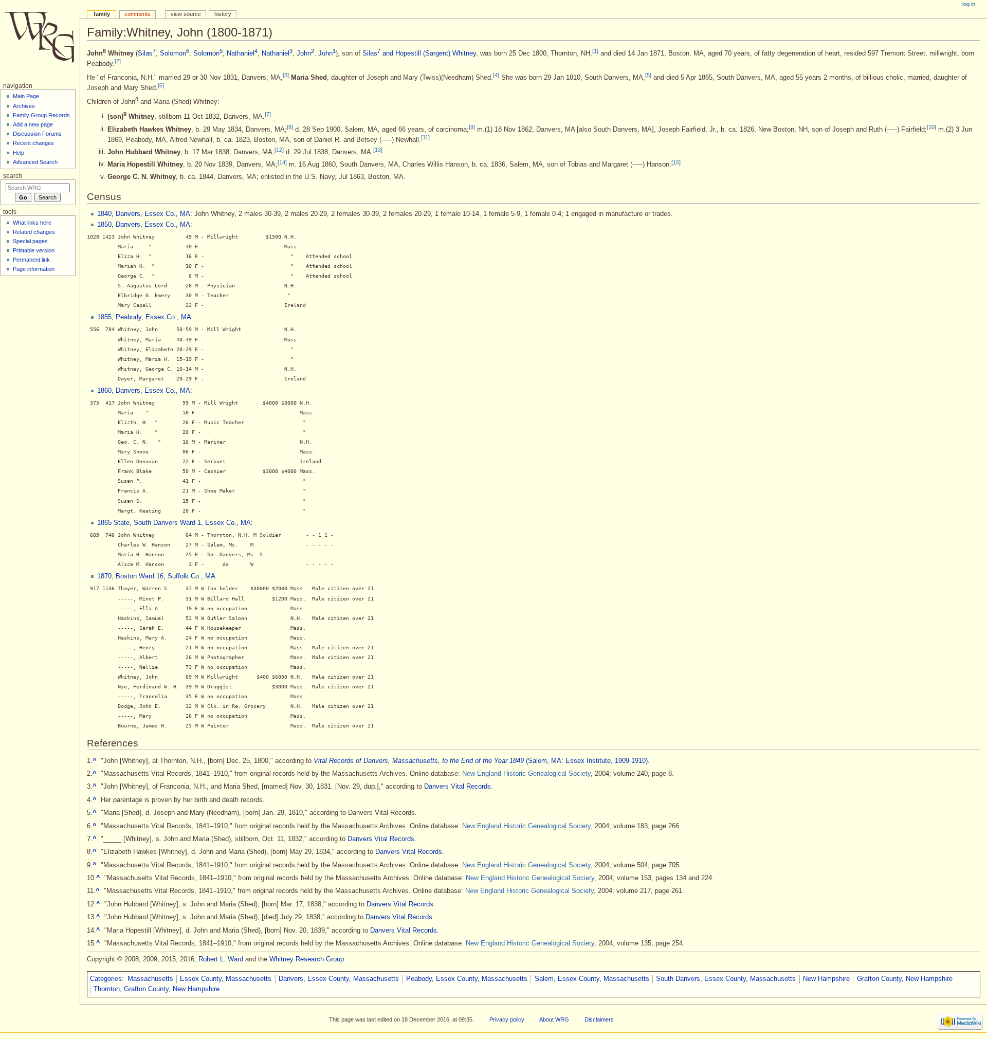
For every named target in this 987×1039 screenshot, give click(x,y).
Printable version (33, 250)
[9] (472, 127)
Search (12, 176)
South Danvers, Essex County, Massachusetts (726, 978)
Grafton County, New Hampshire (905, 978)
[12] (279, 150)
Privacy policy (506, 1019)
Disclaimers (599, 1019)
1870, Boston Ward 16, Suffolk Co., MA (156, 576)
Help (18, 153)
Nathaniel (242, 53)
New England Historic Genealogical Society (526, 773)
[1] (595, 51)
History (222, 14)
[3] (286, 75)
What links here (32, 223)
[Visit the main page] (40, 40)
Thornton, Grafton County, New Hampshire (157, 989)
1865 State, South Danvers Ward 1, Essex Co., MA (174, 522)
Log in (968, 4)
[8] (290, 127)
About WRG (554, 1019)
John (305, 53)
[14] (282, 162)
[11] (425, 137)
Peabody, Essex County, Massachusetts (466, 978)
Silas (147, 53)
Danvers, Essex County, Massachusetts (339, 978)
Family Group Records (41, 115)
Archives (24, 106)
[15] (676, 162)
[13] (377, 150)
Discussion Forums (37, 134)
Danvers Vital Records (457, 786)
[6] (161, 85)
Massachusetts (150, 978)
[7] (268, 114)
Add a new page (33, 124)
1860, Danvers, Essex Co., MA (143, 390)
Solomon (174, 53)
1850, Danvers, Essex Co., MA (143, 224)
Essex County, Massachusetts (225, 978)
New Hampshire (826, 978)
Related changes (34, 232)
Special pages (30, 241)
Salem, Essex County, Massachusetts (592, 978)
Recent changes (33, 143)
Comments (137, 14)
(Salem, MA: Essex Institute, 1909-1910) (481, 760)
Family (102, 14)
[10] (931, 127)
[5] (648, 75)
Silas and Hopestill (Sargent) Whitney (419, 53)
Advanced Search (35, 162)
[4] (496, 75)
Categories (106, 978)
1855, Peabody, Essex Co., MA (144, 317)
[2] (118, 61)
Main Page (26, 96)
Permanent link (31, 260)
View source (186, 14)
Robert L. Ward (220, 959)
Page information (33, 269)
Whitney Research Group (306, 959)
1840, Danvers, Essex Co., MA (143, 213)
